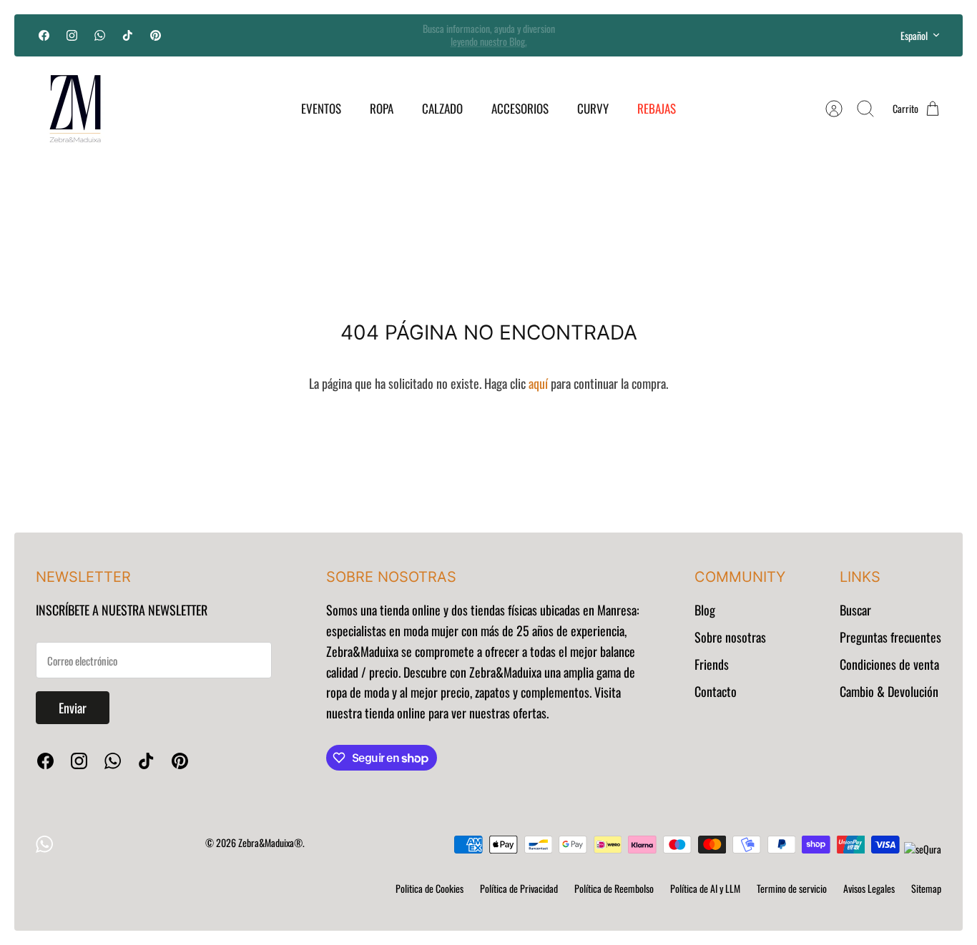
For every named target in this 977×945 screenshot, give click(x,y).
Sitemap (926, 888)
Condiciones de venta (889, 664)
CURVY (593, 108)
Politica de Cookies (429, 888)
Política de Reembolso (614, 888)
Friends (711, 664)
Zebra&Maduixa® (270, 842)
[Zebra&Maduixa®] (75, 108)
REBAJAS (656, 108)
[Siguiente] (661, 35)
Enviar (73, 707)
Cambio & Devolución (889, 691)
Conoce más (488, 43)
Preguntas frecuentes (890, 637)
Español (914, 35)
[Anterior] (315, 35)
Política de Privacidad (519, 888)
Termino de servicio (792, 888)
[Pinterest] (156, 35)
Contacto (715, 691)
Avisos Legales (869, 888)
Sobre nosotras (730, 637)
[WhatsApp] (100, 35)
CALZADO (442, 108)
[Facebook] (44, 35)
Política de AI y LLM (705, 888)
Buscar (855, 609)
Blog (704, 609)
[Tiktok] (128, 35)
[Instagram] (72, 35)
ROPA (381, 108)
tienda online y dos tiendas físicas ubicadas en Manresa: (508, 609)
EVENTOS (321, 108)
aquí (538, 383)
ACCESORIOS (520, 108)
